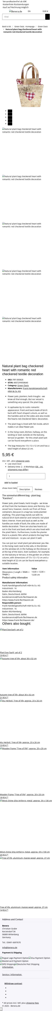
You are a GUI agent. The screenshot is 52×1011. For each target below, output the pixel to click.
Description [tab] (24, 489)
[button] (35, 11)
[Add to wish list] (4, 59)
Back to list (6, 26)
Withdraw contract (13, 983)
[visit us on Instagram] (10, 997)
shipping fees (32, 1003)
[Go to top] (1, 1009)
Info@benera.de (9, 947)
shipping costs (23, 461)
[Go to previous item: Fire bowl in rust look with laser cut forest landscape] (4, 40)
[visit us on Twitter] (10, 991)
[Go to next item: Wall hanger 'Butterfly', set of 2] (9, 40)
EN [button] (29, 11)
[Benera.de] (15, 11)
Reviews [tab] (38, 489)
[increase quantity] (47, 476)
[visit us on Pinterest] (10, 994)
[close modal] (4, 53)
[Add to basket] (4, 48)
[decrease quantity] (4, 476)
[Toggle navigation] (5, 12)
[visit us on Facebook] (10, 988)
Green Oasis (23, 385)
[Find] (47, 17)
